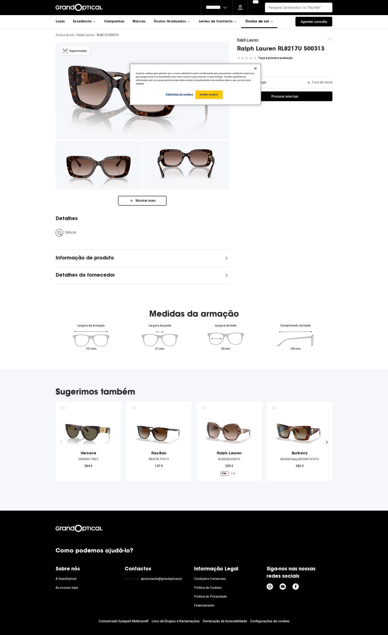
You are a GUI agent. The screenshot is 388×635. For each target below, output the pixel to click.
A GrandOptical (66, 579)
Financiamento (204, 605)
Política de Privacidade (210, 596)
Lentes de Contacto (216, 21)
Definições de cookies (179, 94)
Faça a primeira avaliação (275, 58)
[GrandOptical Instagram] (270, 586)
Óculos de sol (257, 21)
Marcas (139, 21)
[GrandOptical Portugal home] (86, 528)
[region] (195, 84)
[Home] (79, 7)
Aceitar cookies (209, 94)
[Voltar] (61, 442)
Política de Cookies (208, 588)
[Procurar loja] (240, 7)
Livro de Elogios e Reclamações (176, 621)
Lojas (60, 21)
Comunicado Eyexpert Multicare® (124, 621)
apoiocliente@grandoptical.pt (161, 579)
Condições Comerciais (210, 579)
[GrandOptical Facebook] (295, 586)
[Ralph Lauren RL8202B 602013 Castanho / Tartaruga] (225, 473)
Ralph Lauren (85, 35)
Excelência (82, 21)
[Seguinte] (326, 442)
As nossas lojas (67, 588)
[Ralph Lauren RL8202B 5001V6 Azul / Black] (234, 473)
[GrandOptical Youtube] (282, 586)
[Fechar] (255, 68)
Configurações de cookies (270, 621)
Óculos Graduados (170, 21)
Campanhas (114, 21)
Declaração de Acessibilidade (225, 621)
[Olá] (217, 7)
